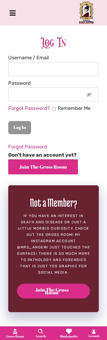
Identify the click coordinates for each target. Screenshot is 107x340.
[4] (93, 330)
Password (19, 83)
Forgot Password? (29, 108)
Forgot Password (27, 147)
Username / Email (28, 58)
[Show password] (89, 94)
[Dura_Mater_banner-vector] (86, 4)
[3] (69, 330)
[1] (15, 330)
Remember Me (49, 108)
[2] (40, 330)
